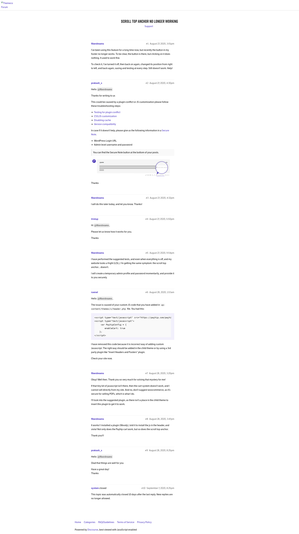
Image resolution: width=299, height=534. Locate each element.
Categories (89, 522)
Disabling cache (102, 120)
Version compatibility (105, 124)
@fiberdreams (105, 89)
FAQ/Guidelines (106, 522)
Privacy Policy (144, 522)
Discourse (92, 529)
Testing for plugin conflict (107, 112)
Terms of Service (125, 522)
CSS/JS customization (105, 116)
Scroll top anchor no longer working (149, 21)
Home (78, 522)
